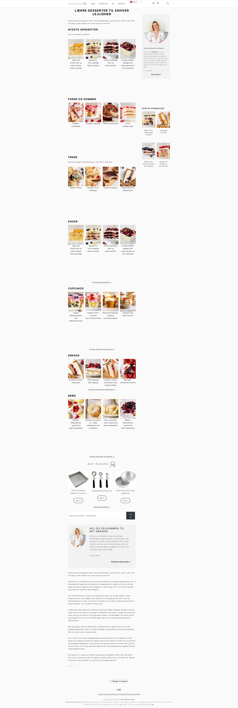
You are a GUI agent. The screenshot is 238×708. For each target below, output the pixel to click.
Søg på (130, 515)
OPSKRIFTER (103, 4)
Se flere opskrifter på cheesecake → (101, 389)
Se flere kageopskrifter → (101, 282)
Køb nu (78, 500)
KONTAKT (121, 4)
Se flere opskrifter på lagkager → (102, 456)
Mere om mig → (156, 74)
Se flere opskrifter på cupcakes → (102, 349)
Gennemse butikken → (102, 507)
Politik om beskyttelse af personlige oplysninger (119, 694)
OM (113, 4)
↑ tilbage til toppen (119, 681)
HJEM (93, 4)
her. (152, 704)
